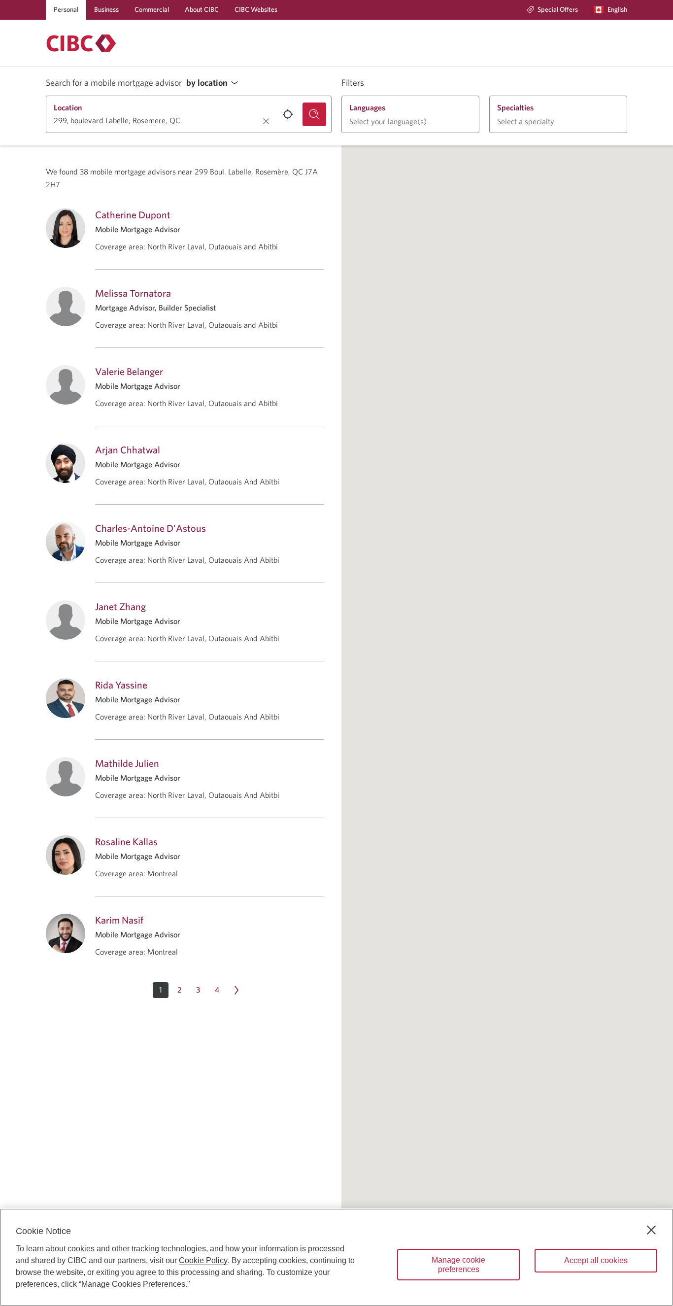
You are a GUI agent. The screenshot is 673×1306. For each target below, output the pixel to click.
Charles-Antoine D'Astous (150, 528)
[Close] (651, 1230)
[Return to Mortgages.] (81, 43)
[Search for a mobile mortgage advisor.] (314, 114)
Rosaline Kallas (126, 841)
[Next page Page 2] (236, 990)
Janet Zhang (120, 606)
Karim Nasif (119, 920)
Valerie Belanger (129, 371)
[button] (214, 83)
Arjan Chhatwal (127, 450)
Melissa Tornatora (133, 293)
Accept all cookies (596, 1260)
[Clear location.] (266, 121)
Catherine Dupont (132, 214)
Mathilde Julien (127, 763)
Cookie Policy (203, 1260)
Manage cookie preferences (458, 1264)
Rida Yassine (121, 685)
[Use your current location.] (288, 114)
